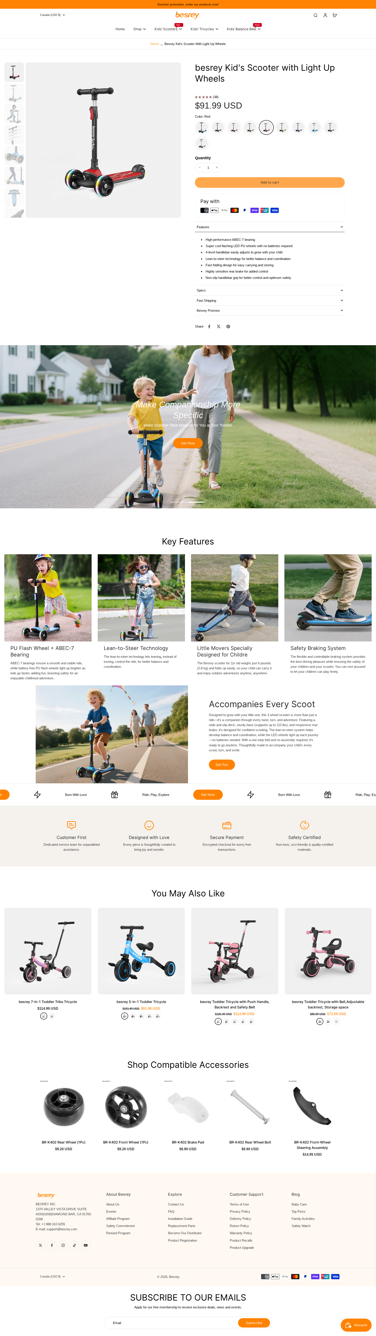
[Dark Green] (331, 127)
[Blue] (202, 127)
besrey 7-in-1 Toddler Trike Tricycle (48, 1001)
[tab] (179, 503)
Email (117, 1323)
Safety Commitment (120, 1226)
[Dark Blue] (299, 127)
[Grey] (251, 1021)
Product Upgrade (242, 1247)
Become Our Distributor (185, 1233)
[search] (315, 15)
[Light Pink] (202, 144)
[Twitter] (40, 1245)
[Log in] (325, 15)
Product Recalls (241, 1240)
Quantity (203, 158)
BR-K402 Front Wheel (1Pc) (125, 1142)
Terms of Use (239, 1204)
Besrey (174, 1277)
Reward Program (118, 1233)
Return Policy (239, 1226)
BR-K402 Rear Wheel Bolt (250, 1142)
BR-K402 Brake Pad (188, 1142)
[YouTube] (86, 1245)
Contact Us (176, 1204)
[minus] (199, 167)
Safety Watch (301, 1226)
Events (111, 1211)
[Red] (266, 127)
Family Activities (303, 1218)
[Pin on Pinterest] (228, 326)
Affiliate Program (118, 1218)
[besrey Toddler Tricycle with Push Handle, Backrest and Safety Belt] (234, 951)
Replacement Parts (181, 1226)
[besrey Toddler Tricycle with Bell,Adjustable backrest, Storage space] (328, 951)
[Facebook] (52, 1245)
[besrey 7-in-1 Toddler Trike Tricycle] (47, 951)
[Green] (250, 127)
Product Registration (182, 1240)
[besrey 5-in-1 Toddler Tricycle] (141, 951)
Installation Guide (180, 1218)
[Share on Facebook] (209, 326)
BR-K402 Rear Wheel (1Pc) (64, 1142)
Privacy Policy (240, 1211)
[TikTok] (74, 1245)
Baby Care (299, 1204)
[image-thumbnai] (14, 72)
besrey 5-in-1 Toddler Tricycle (141, 1001)
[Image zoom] (103, 140)
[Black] (218, 127)
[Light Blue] (315, 127)
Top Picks (299, 1211)
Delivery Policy (240, 1218)
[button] (270, 182)
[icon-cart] (334, 15)
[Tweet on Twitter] (218, 326)
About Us (112, 1204)
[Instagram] (63, 1245)
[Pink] (234, 127)
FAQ (171, 1211)
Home (154, 44)
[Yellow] (282, 127)
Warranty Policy (241, 1233)
